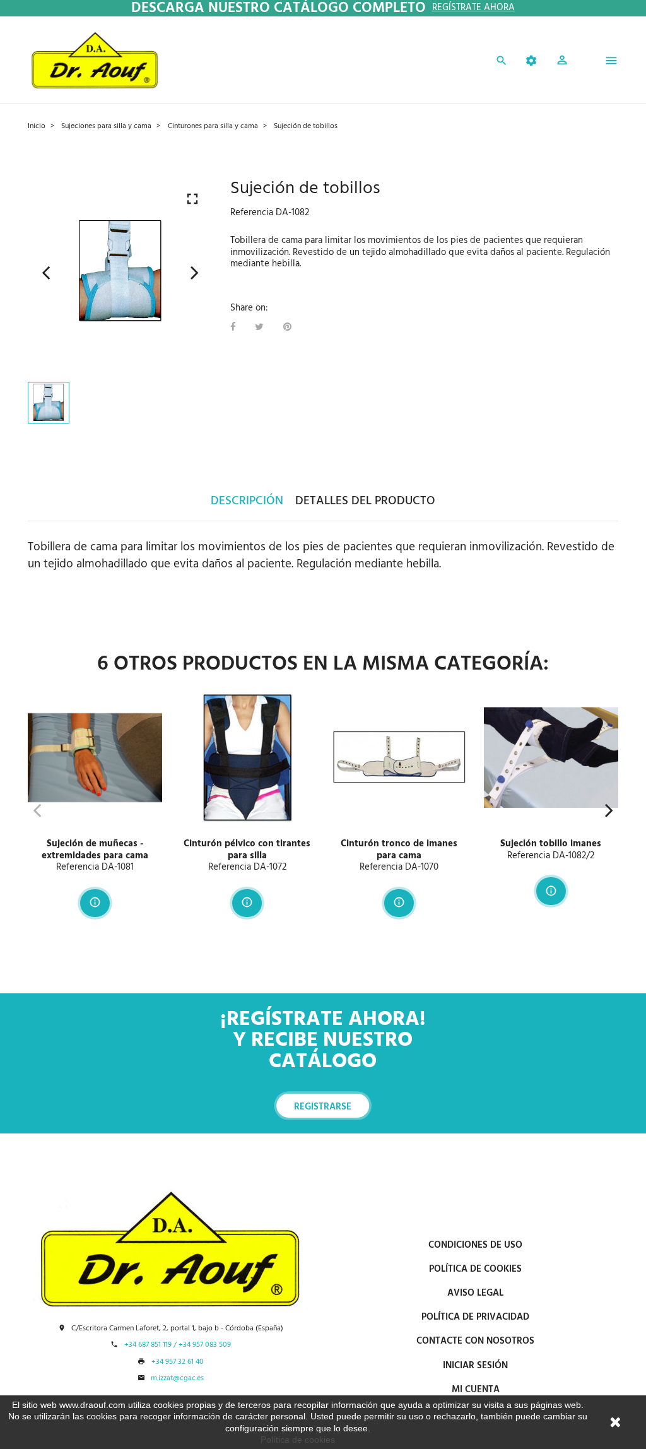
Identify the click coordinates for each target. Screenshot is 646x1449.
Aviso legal (475, 1293)
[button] (562, 62)
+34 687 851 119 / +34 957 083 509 (177, 1345)
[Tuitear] (259, 327)
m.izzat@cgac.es (177, 1378)
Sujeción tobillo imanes (550, 843)
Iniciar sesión (475, 1365)
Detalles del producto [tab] (365, 501)
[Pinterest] (287, 327)
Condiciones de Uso (475, 1245)
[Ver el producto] (95, 903)
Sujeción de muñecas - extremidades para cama (95, 849)
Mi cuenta (476, 1389)
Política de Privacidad (475, 1317)
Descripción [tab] (247, 501)
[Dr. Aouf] (95, 60)
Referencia (251, 213)
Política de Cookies (475, 1269)
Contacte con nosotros (475, 1341)
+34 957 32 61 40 (177, 1362)
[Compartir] (232, 327)
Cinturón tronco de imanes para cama (399, 849)
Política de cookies (298, 1439)
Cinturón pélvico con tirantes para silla (247, 849)
